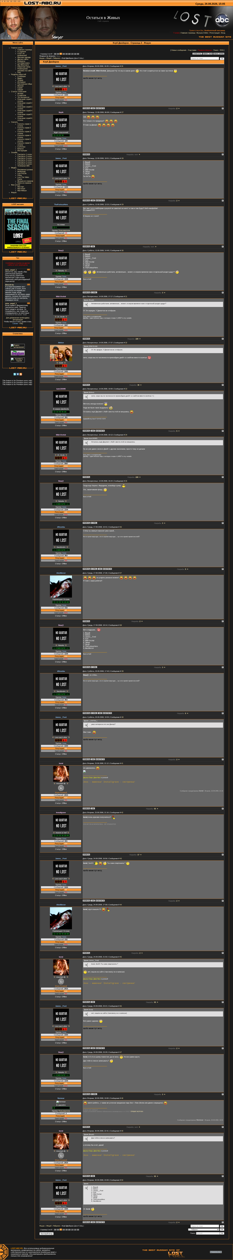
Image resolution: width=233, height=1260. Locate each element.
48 (122, 1098)
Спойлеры (21, 76)
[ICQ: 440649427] (93, 246)
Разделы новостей (18, 74)
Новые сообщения (178, 50)
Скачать (14, 122)
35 (126, 481)
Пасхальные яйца (24, 84)
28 (122, 158)
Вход (223, 33)
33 (126, 389)
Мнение (20, 86)
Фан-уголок (15, 185)
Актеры (20, 93)
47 (121, 1052)
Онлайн (14, 152)
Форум (13, 192)
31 (126, 296)
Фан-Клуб (21, 189)
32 (126, 343)
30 (122, 250)
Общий (49, 58)
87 (74, 54)
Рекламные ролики (25, 170)
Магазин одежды (24, 57)
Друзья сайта (22, 59)
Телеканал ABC (23, 166)
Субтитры (21, 147)
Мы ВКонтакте (23, 65)
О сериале (21, 52)
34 (126, 435)
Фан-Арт (20, 187)
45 (121, 957)
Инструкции (22, 150)
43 (121, 858)
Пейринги (56, 58)
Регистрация (215, 33)
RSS (221, 50)
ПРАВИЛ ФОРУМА (137, 1111)
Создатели (21, 95)
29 (122, 204)
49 (122, 1131)
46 (121, 1006)
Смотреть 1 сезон (24, 154)
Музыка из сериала (25, 181)
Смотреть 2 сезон (24, 156)
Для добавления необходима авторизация (17, 319)
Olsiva (58, 56)
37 (121, 573)
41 (122, 763)
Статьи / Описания (18, 91)
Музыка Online (202, 33)
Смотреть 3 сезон (24, 158)
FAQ (19, 72)
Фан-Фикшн (22, 190)
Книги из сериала (24, 183)
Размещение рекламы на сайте (24, 70)
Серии (20, 88)
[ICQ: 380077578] (93, 808)
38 (121, 625)
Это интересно (23, 97)
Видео (19, 78)
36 (121, 527)
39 (122, 671)
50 (122, 1180)
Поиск (215, 50)
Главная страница (188, 33)
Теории (20, 80)
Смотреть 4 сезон (24, 160)
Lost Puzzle (21, 173)
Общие (20, 90)
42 (122, 812)
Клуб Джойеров (68, 58)
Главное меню (17, 48)
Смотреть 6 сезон (24, 164)
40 (122, 717)
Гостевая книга (23, 63)
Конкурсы (21, 61)
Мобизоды (21, 171)
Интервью (21, 82)
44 (121, 905)
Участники (192, 50)
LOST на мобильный (22, 54)
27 (122, 112)
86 (72, 54)
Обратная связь (23, 67)
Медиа (13, 168)
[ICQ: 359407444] (100, 569)
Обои (19, 175)
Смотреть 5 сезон (24, 162)
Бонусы (20, 149)
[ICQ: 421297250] (93, 431)
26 (122, 66)
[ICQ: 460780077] (93, 108)
